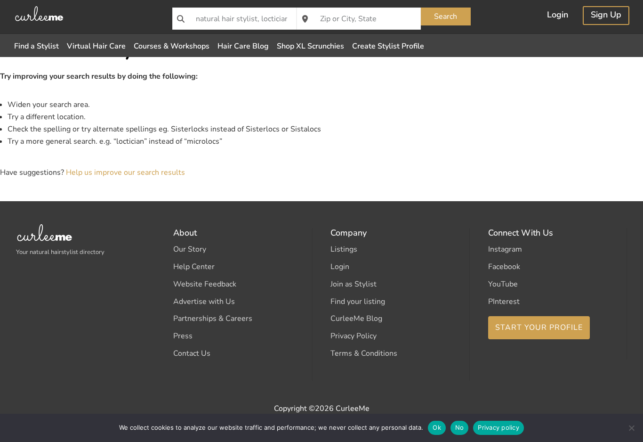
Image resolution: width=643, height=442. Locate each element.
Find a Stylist (36, 46)
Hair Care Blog (243, 46)
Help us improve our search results (125, 172)
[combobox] (234, 19)
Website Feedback (204, 284)
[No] (631, 428)
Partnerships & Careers (212, 318)
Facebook (504, 267)
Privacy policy (498, 427)
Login (557, 15)
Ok (437, 427)
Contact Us (191, 353)
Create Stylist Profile (388, 46)
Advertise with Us (204, 301)
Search (445, 16)
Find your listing (357, 301)
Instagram (505, 249)
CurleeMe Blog (356, 318)
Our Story (189, 249)
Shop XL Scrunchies (310, 46)
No (459, 427)
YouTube (503, 284)
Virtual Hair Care (96, 46)
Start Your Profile (539, 327)
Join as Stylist (353, 284)
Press (183, 336)
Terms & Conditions (363, 353)
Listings (343, 249)
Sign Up (606, 15)
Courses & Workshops (171, 46)
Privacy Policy (353, 336)
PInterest (504, 301)
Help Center (194, 267)
